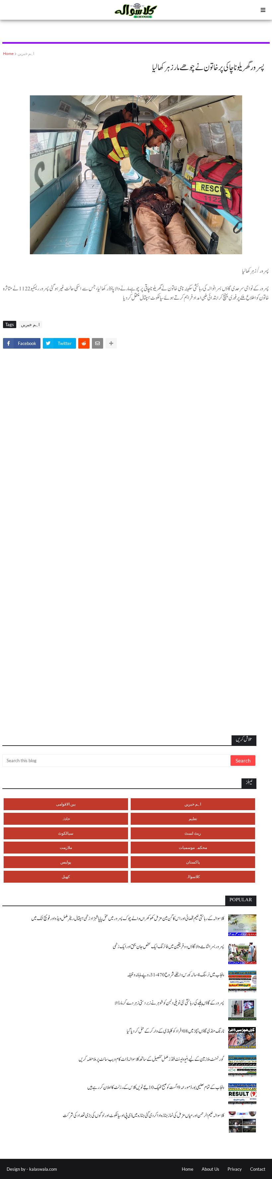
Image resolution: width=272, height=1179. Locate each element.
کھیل (66, 876)
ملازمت (66, 847)
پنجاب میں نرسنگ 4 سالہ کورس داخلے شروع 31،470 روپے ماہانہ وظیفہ (175, 975)
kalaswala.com (43, 1169)
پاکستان (193, 862)
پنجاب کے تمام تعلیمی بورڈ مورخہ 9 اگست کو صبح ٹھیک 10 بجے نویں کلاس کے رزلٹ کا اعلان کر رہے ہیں (155, 1087)
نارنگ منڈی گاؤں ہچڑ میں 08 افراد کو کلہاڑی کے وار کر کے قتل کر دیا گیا (175, 1031)
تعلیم (193, 818)
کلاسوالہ (193, 876)
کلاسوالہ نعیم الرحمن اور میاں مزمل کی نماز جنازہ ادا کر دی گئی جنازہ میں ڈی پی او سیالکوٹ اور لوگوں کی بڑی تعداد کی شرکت (143, 1115)
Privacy (235, 1169)
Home (8, 53)
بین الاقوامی (66, 804)
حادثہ (65, 818)
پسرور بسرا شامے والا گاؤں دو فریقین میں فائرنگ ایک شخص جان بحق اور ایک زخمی (168, 947)
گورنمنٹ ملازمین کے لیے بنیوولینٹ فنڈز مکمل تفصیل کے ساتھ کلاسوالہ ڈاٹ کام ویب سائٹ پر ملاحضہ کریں (151, 1059)
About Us (210, 1169)
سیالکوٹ (65, 833)
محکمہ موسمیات (193, 847)
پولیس (65, 862)
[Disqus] (136, 446)
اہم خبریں (26, 53)
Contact (257, 1169)
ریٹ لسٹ (192, 833)
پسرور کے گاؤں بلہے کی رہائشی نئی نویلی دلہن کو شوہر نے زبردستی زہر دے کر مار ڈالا (169, 1003)
